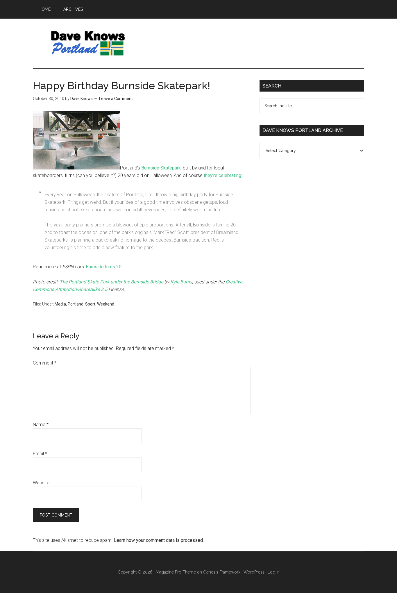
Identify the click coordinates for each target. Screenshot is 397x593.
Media (60, 304)
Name (41, 424)
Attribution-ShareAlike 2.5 (81, 289)
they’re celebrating (222, 175)
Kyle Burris (181, 282)
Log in (274, 572)
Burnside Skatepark (161, 168)
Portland (75, 304)
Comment (44, 363)
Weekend (105, 304)
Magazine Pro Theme (176, 572)
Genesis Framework (221, 572)
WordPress (254, 572)
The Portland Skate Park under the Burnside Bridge (111, 282)
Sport (90, 304)
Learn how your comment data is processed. (159, 540)
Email (40, 453)
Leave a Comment (116, 98)
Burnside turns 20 (103, 266)
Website (41, 482)
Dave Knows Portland (88, 43)
